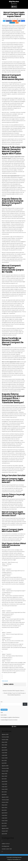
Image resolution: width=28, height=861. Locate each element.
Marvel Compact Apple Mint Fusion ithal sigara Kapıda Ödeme (14, 14)
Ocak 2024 (4, 815)
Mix (17, 22)
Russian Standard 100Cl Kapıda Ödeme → (14, 690)
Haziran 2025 (5, 771)
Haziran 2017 (5, 831)
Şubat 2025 (4, 781)
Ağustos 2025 (5, 765)
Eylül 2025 (4, 763)
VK (19, 20)
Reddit (15, 20)
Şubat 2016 (4, 833)
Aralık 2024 (4, 786)
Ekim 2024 (4, 792)
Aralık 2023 (4, 818)
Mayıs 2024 (4, 805)
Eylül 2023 (4, 826)
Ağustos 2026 (5, 734)
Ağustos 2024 (5, 797)
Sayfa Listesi (3, 715)
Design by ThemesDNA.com (14, 859)
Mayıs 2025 (4, 773)
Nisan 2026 (4, 745)
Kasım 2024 (4, 789)
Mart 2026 (4, 747)
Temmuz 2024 (5, 799)
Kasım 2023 (4, 820)
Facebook (9, 20)
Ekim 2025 (4, 760)
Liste (2, 712)
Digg (23, 20)
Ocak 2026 (4, 752)
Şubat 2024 (4, 813)
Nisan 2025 (4, 776)
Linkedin (13, 22)
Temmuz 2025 (5, 768)
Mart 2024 (4, 810)
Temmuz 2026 (5, 737)
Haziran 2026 (5, 739)
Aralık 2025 (4, 755)
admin (6, 18)
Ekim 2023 (4, 823)
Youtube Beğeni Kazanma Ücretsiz (9, 720)
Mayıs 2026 (4, 742)
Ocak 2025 (4, 784)
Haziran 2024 (5, 802)
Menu (15, 6)
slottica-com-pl (5, 843)
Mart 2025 (4, 779)
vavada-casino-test (7, 849)
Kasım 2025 (4, 758)
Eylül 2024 (4, 794)
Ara (1, 701)
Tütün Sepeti (5, 681)
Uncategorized (21, 19)
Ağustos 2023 (5, 828)
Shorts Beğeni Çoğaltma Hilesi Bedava (10, 717)
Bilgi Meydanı (14, 1)
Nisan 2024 (4, 807)
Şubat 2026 (4, 750)
